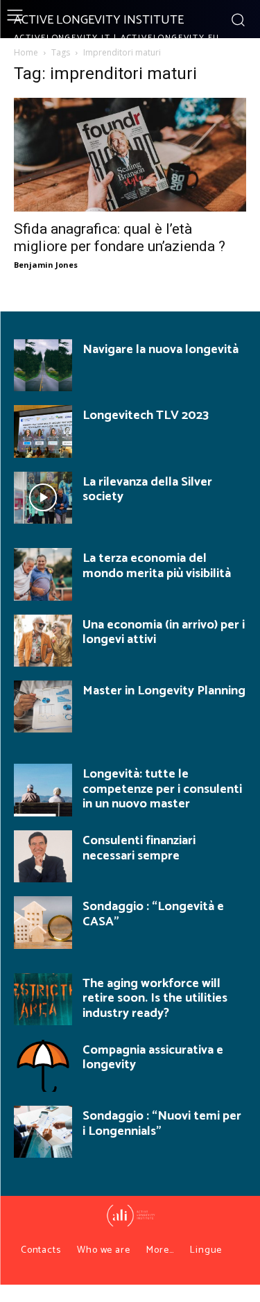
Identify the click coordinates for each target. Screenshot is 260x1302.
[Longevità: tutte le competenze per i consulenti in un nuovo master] (43, 790)
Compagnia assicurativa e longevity (153, 1058)
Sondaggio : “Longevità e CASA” (153, 914)
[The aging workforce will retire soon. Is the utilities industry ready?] (43, 999)
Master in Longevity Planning (164, 690)
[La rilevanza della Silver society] (43, 498)
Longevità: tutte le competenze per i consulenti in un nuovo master (162, 789)
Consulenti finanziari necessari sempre (139, 848)
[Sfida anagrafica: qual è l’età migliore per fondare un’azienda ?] (130, 155)
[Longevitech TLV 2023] (43, 431)
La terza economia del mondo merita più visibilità (157, 566)
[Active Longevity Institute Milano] (130, 1215)
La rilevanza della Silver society (147, 490)
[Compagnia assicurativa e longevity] (43, 1066)
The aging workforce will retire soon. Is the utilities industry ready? (155, 998)
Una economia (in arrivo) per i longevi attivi (164, 633)
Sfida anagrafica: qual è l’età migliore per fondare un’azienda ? (119, 238)
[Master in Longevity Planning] (43, 706)
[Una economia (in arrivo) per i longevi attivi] (43, 641)
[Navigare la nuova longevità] (43, 365)
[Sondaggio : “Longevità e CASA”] (43, 922)
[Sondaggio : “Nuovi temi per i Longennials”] (43, 1132)
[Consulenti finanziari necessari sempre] (43, 856)
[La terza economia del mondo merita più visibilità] (43, 574)
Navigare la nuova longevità (161, 349)
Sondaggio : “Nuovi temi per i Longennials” (162, 1124)
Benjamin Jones (46, 264)
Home (26, 52)
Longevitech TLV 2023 (146, 415)
